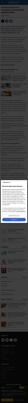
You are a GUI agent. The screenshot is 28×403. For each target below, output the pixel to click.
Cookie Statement (20, 211)
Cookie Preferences (14, 215)
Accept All (14, 219)
